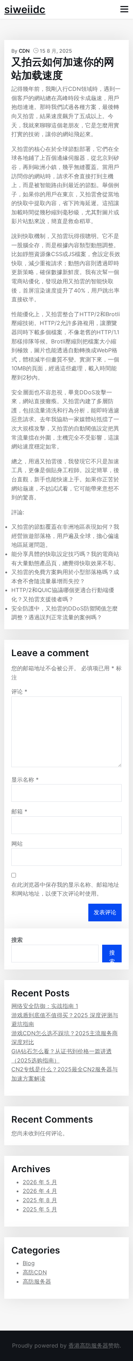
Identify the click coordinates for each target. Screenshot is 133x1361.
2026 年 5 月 (40, 1182)
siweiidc (24, 9)
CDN (24, 51)
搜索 (17, 939)
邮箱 (19, 811)
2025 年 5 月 (40, 1209)
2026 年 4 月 (40, 1190)
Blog (29, 1263)
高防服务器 (37, 1281)
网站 (17, 843)
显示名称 (25, 779)
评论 (19, 691)
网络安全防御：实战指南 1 (44, 1005)
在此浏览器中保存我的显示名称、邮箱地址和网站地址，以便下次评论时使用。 (65, 889)
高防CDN (35, 1272)
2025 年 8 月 (40, 1200)
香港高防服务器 (88, 1345)
